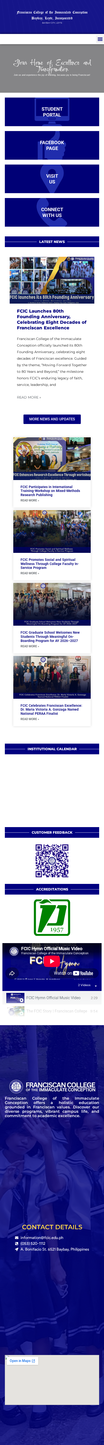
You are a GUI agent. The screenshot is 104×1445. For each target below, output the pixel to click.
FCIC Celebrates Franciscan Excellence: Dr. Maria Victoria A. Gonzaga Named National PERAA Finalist (51, 710)
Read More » (29, 397)
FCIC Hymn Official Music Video (53, 998)
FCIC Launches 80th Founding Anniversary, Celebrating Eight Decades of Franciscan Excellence (51, 319)
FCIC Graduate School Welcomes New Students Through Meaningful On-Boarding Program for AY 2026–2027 (50, 637)
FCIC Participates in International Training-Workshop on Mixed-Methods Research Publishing (50, 491)
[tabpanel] (52, 961)
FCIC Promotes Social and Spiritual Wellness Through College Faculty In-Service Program (50, 564)
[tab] (52, 998)
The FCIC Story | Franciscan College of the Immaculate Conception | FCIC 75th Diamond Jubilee (57, 1011)
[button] (100, 39)
